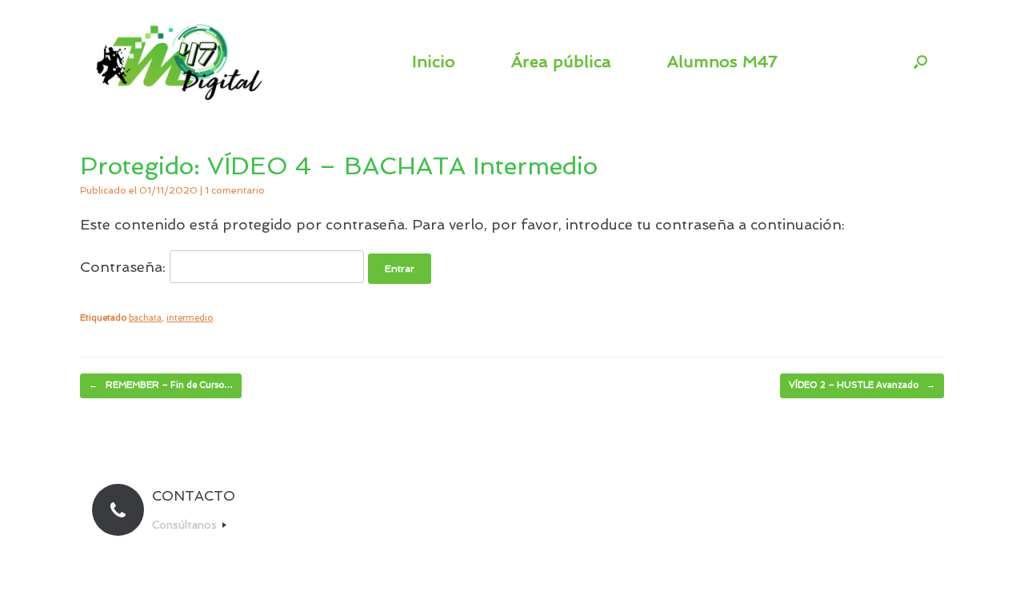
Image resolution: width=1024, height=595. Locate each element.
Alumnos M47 (722, 61)
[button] (920, 61)
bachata (145, 318)
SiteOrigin (541, 563)
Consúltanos (186, 525)
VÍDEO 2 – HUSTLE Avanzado (862, 385)
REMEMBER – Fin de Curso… (161, 385)
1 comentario (235, 190)
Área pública (561, 61)
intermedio (189, 318)
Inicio (433, 61)
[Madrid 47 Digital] (180, 61)
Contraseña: (125, 266)
